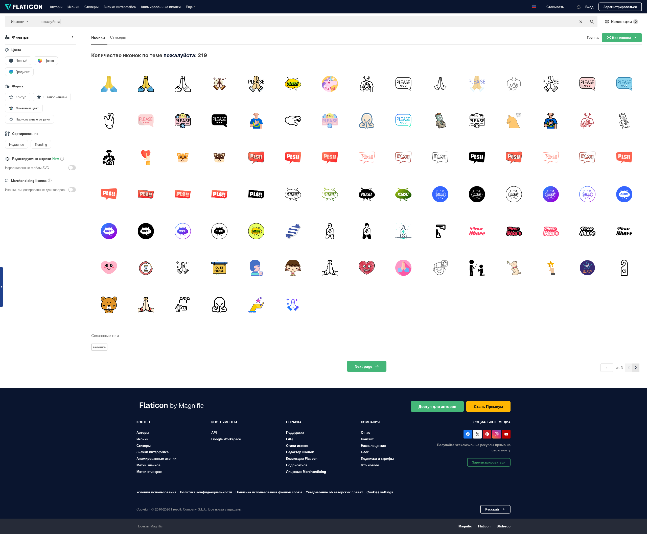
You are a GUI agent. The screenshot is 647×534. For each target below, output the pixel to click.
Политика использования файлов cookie (269, 492)
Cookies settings (379, 492)
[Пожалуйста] (293, 84)
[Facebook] (468, 434)
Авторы (56, 6)
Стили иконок (297, 445)
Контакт (367, 438)
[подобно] (440, 267)
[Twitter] (477, 434)
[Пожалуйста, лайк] (146, 157)
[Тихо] (219, 267)
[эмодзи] (109, 267)
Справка (294, 422)
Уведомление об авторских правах (334, 492)
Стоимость (555, 6)
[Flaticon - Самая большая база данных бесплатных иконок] (23, 7)
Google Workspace (226, 438)
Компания (370, 422)
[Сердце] (366, 267)
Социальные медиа (492, 422)
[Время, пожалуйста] (440, 231)
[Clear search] (580, 21)
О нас (365, 432)
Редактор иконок (300, 451)
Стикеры (91, 6)
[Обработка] (146, 267)
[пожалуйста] (109, 84)
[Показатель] (550, 267)
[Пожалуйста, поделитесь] (477, 231)
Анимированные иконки (161, 6)
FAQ (289, 438)
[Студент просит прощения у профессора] (477, 267)
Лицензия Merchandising (306, 471)
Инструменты (224, 422)
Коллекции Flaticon (301, 458)
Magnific (465, 526)
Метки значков (148, 465)
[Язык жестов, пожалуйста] (514, 84)
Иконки (73, 6)
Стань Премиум (488, 406)
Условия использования (156, 492)
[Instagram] (496, 434)
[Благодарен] (219, 304)
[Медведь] (109, 304)
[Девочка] (293, 267)
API (214, 432)
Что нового (370, 465)
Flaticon (484, 526)
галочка (99, 347)
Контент (144, 422)
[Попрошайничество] (514, 267)
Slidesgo (504, 526)
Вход (589, 6)
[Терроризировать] (182, 304)
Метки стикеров (149, 471)
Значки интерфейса (120, 6)
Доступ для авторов (437, 406)
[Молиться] (219, 84)
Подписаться (296, 465)
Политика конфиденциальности (206, 492)
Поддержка (295, 432)
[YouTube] (506, 434)
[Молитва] (403, 267)
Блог (364, 451)
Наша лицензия (373, 445)
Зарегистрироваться (620, 6)
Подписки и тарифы (377, 458)
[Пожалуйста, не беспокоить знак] (624, 267)
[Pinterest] (487, 434)
